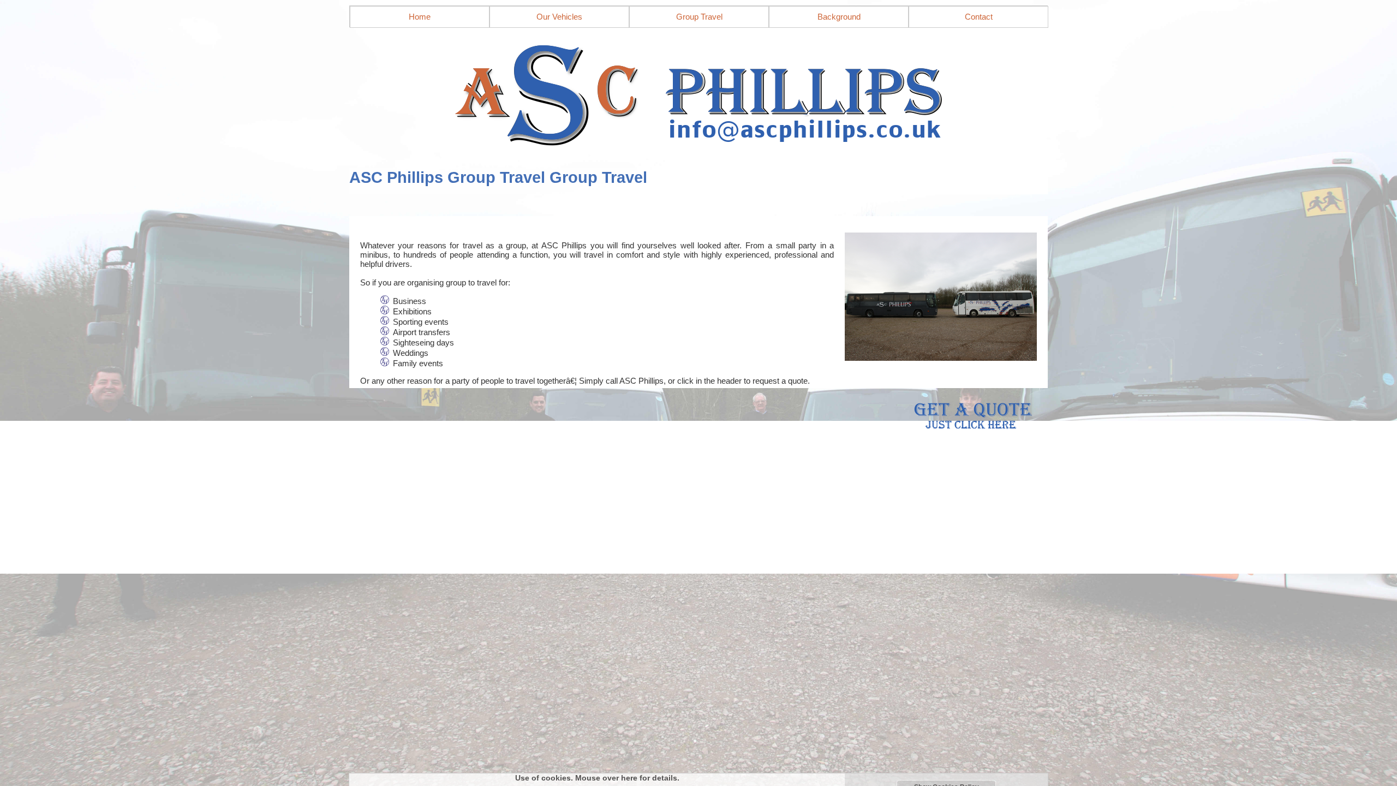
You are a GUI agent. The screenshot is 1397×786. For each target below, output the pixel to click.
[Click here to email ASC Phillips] (698, 91)
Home (420, 16)
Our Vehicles (559, 16)
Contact (979, 16)
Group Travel (699, 16)
